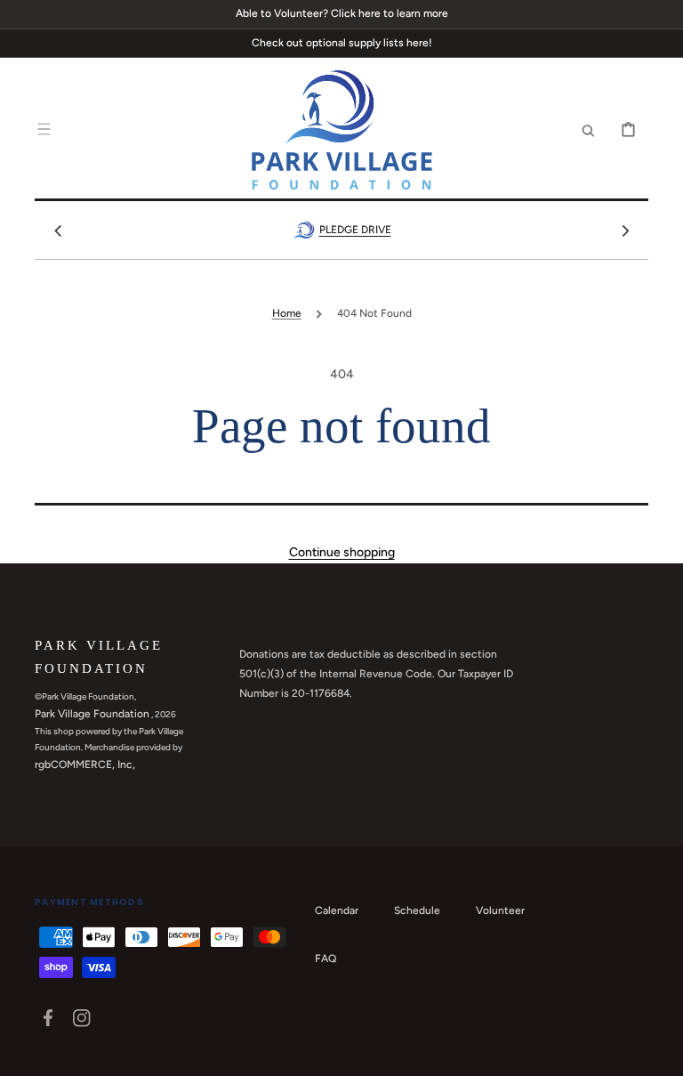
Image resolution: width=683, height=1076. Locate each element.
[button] (43, 130)
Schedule (417, 910)
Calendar (336, 910)
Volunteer (500, 910)
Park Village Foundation (92, 714)
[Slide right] (625, 230)
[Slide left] (58, 230)
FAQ (325, 958)
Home (286, 313)
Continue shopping (342, 552)
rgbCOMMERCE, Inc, (85, 764)
